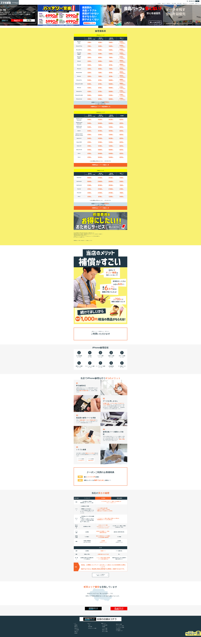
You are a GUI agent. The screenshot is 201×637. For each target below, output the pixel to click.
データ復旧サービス (119, 630)
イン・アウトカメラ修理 (120, 627)
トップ (155, 3)
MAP (197, 1)
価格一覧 (163, 3)
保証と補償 (179, 3)
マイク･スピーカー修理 (120, 625)
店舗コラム (197, 3)
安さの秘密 (174, 3)
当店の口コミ (185, 3)
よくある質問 (191, 3)
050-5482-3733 (107, 161)
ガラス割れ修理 (104, 625)
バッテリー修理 (104, 628)
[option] (59, 15)
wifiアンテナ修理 (105, 631)
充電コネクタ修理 (119, 624)
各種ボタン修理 (104, 629)
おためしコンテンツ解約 (92, 628)
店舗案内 (159, 3)
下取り (89, 625)
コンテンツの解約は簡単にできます (100, 575)
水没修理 (103, 626)
